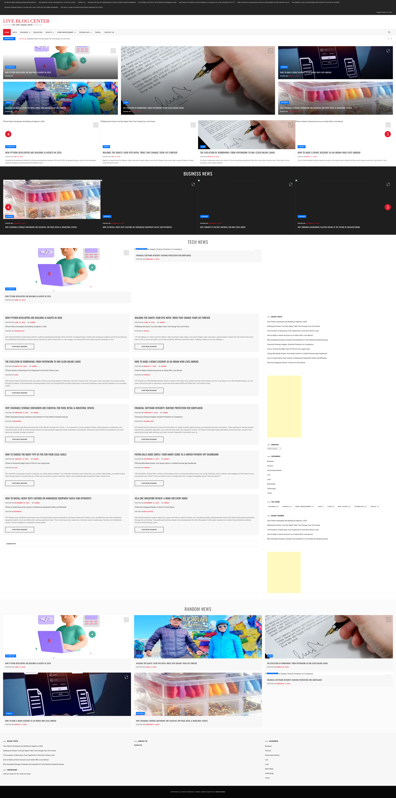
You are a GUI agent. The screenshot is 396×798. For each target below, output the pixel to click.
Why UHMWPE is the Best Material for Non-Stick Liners (125, 227)
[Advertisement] (284, 407)
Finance (284, 67)
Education (38, 32)
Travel (98, 32)
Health (49, 32)
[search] (389, 32)
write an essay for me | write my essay (17, 774)
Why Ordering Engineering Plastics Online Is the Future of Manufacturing (231, 227)
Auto (15, 32)
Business (24, 32)
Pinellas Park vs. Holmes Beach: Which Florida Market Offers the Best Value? (263, 2)
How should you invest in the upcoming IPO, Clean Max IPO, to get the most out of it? (207, 2)
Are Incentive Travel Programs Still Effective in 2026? (57, 2)
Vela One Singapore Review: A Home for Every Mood (161, 498)
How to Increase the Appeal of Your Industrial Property (321, 227)
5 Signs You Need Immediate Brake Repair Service (20, 2)
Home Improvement (65, 32)
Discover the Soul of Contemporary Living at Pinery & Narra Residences (112, 2)
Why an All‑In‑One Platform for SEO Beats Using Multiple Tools (82, 7)
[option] (52, 143)
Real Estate (148, 511)
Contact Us (81, 2)
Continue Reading (19, 346)
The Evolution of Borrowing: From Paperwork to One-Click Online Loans (153, 108)
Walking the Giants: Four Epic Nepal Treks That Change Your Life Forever (35, 108)
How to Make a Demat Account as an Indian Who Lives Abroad (45, 39)
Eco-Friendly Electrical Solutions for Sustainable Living (157, 2)
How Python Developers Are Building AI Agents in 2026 (28, 72)
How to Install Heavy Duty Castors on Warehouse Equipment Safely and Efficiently (40, 227)
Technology (84, 32)
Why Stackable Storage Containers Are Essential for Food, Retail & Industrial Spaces (316, 108)
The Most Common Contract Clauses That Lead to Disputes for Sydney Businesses (31, 7)
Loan (126, 102)
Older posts (11, 544)
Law (15, 467)
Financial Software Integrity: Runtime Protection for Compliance (163, 255)
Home (7, 32)
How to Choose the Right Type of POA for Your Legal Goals (35, 454)
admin (32, 322)
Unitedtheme (220, 792)
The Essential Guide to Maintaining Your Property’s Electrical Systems (315, 2)
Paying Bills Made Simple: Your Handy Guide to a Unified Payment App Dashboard (177, 454)
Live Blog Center (26, 21)
